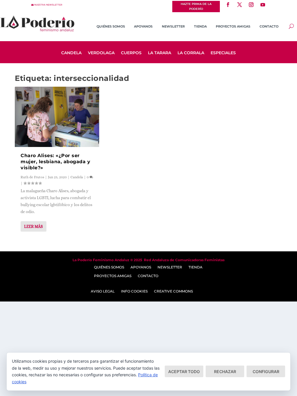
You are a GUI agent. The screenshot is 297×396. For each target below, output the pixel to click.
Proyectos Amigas (233, 26)
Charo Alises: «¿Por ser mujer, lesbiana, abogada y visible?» (55, 161)
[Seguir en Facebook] (228, 4)
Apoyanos (143, 26)
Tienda (200, 26)
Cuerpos (131, 53)
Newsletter (173, 26)
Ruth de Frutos (32, 177)
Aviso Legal (103, 291)
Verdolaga (101, 53)
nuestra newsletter (48, 4)
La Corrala (191, 53)
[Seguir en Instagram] (251, 4)
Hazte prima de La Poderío (196, 6)
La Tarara (159, 53)
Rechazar (225, 371)
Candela (71, 53)
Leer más (33, 226)
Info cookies (134, 291)
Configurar (266, 371)
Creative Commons (173, 291)
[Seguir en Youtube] (262, 4)
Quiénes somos (111, 26)
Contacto (269, 26)
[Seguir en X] (239, 4)
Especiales (223, 53)
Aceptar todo (184, 371)
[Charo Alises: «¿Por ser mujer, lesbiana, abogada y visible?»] (57, 117)
